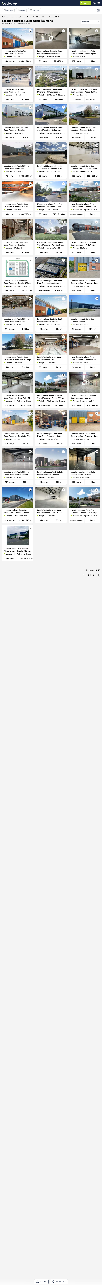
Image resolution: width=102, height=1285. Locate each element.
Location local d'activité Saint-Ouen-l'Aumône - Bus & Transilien (83, 396)
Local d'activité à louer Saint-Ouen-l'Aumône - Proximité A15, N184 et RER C (84, 358)
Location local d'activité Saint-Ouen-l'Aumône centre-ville (50, 52)
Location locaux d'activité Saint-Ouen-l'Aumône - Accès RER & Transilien (84, 90)
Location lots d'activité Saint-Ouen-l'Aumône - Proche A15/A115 (16, 129)
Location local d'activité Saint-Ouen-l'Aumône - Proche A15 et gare (84, 435)
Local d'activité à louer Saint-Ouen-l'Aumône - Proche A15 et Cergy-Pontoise (84, 205)
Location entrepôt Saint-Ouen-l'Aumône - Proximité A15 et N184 (16, 205)
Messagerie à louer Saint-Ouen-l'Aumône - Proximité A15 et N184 (50, 205)
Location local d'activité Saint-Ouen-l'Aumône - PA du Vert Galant (83, 243)
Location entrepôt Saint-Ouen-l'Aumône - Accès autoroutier (49, 282)
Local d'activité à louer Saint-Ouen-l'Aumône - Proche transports (16, 243)
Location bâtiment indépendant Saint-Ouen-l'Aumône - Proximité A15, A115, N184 (51, 167)
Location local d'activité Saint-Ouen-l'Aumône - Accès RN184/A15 (16, 90)
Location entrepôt (16, 17)
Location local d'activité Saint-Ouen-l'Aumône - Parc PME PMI (17, 396)
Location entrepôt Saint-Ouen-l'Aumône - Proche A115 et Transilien (49, 435)
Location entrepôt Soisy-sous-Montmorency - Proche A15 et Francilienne (16, 549)
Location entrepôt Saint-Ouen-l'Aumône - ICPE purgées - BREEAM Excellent (49, 90)
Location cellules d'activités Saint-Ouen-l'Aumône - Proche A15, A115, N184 (16, 511)
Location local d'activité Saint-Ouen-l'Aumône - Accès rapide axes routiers (83, 52)
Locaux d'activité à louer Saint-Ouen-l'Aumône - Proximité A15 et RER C (17, 435)
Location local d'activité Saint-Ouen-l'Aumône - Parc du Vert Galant (16, 473)
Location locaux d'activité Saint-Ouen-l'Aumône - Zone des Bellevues (50, 473)
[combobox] (90, 22)
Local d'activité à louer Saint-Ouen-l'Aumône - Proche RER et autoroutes (17, 282)
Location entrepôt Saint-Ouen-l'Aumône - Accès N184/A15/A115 (83, 320)
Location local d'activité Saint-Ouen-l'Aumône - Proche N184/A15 (16, 167)
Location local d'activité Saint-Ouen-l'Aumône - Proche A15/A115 (83, 473)
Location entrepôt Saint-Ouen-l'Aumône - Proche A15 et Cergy (17, 358)
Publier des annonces (87, 3)
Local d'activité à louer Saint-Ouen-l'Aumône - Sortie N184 (49, 511)
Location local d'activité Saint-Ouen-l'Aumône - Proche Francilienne (50, 320)
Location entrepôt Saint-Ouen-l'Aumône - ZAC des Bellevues (83, 129)
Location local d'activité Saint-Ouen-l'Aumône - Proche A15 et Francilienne (84, 282)
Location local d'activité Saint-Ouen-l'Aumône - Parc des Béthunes (16, 320)
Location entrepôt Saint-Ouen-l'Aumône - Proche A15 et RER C (84, 167)
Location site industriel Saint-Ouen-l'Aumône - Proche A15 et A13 (50, 396)
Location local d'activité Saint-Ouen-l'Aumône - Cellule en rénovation (50, 129)
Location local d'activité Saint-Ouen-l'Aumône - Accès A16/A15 (16, 52)
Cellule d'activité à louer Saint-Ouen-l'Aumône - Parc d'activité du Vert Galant (50, 243)
